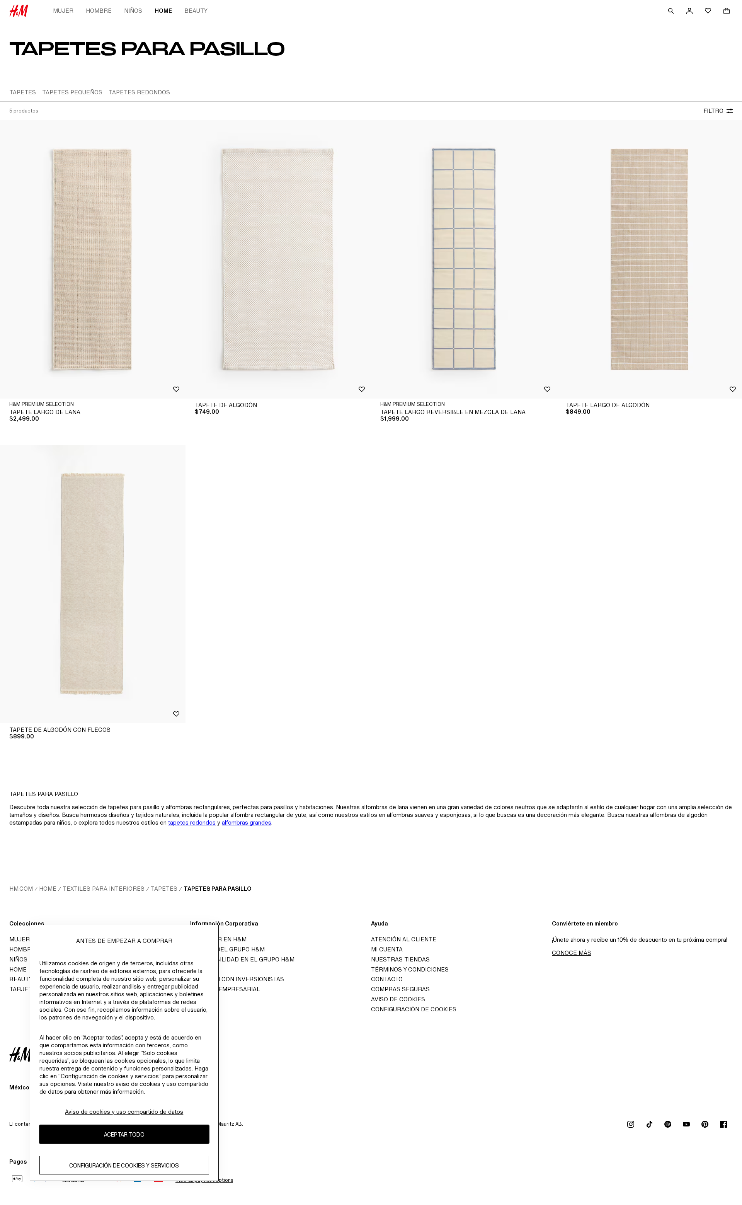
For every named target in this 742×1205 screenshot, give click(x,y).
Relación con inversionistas (237, 979)
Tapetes (164, 888)
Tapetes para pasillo (218, 888)
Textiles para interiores (104, 888)
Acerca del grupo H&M (227, 949)
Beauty (196, 10)
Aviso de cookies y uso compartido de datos (124, 1111)
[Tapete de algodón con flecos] (93, 584)
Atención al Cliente (403, 939)
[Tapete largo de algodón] (649, 259)
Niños (133, 10)
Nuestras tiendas (400, 959)
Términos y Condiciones (410, 969)
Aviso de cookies (398, 999)
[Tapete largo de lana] (93, 259)
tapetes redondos (192, 822)
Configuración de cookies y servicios (124, 1165)
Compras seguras (400, 989)
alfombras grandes (246, 822)
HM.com (21, 888)
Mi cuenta (387, 949)
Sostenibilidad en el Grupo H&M (242, 959)
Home (163, 10)
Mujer (63, 10)
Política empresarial (225, 989)
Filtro (713, 110)
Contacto (387, 979)
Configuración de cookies (413, 1009)
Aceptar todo (124, 1134)
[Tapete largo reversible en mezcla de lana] (463, 259)
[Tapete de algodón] (278, 259)
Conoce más (571, 952)
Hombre (99, 10)
